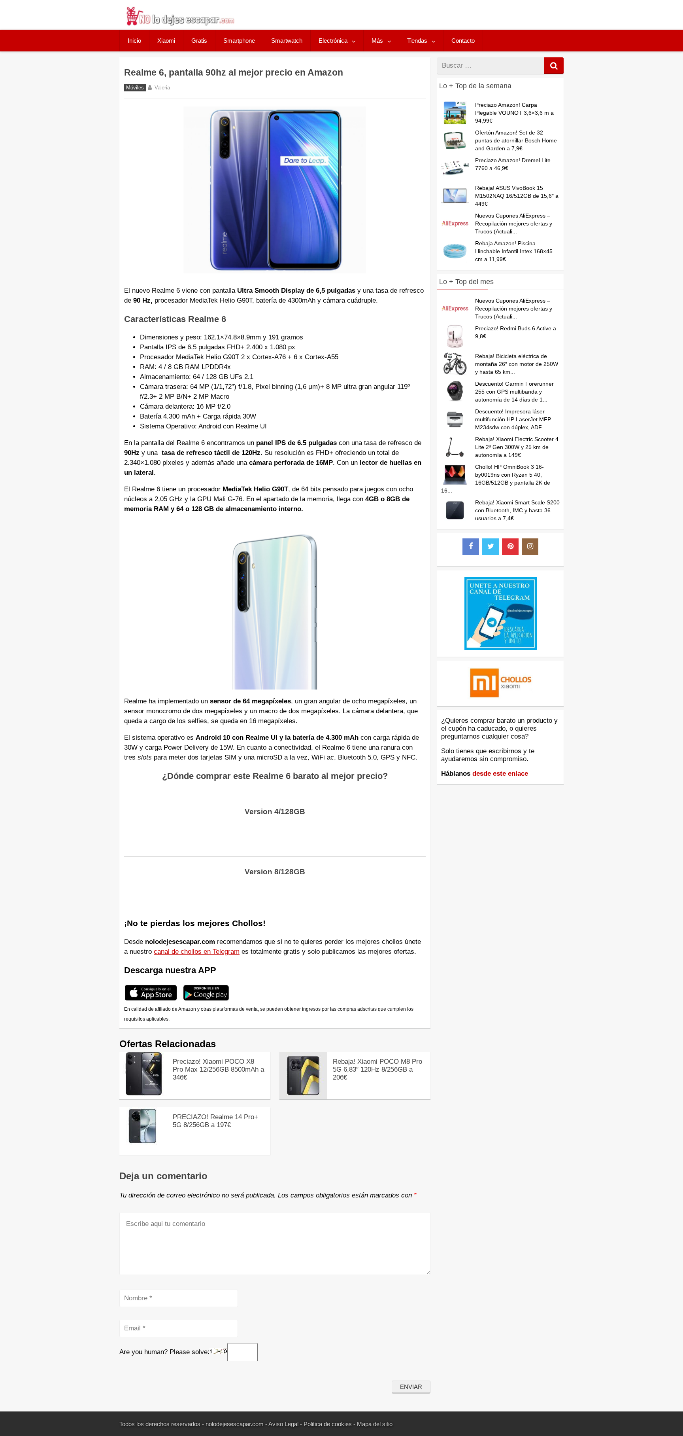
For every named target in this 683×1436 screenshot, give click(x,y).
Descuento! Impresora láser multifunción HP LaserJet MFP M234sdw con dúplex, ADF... (513, 419)
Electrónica (333, 40)
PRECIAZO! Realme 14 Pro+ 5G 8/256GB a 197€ (215, 1121)
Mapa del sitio (374, 1424)
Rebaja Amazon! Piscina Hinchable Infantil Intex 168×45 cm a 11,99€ (514, 251)
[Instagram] (530, 546)
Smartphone (239, 40)
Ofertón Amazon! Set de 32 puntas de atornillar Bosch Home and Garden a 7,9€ (516, 140)
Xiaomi (166, 40)
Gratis (199, 40)
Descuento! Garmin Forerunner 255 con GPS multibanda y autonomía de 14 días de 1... (514, 392)
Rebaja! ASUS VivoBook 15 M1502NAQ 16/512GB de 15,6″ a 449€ (516, 196)
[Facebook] (470, 546)
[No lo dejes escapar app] (150, 999)
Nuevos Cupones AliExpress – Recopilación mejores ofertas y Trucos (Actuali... (513, 223)
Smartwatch (286, 40)
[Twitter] (490, 546)
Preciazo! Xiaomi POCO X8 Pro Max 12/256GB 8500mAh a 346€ (218, 1069)
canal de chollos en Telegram (197, 951)
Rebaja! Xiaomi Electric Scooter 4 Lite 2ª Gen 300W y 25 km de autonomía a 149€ (516, 447)
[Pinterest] (510, 546)
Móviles (135, 88)
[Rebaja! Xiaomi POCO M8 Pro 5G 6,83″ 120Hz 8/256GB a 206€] (303, 1097)
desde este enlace (500, 773)
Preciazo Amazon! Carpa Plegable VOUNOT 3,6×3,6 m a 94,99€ (514, 113)
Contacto (463, 40)
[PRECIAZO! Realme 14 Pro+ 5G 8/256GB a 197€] (143, 1142)
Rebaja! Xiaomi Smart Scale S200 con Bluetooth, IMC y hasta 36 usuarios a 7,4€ (517, 510)
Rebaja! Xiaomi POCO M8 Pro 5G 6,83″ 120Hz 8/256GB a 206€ (377, 1069)
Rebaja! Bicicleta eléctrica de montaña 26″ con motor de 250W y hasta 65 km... (516, 364)
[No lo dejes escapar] (179, 23)
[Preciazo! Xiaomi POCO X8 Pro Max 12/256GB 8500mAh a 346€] (143, 1093)
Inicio (134, 40)
